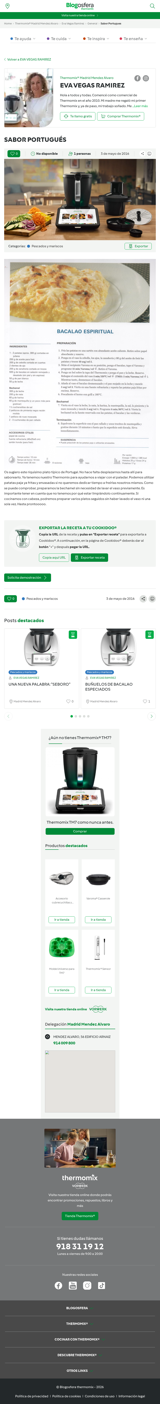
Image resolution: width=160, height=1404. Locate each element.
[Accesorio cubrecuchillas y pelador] (62, 877)
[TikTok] (101, 1285)
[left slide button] (8, 716)
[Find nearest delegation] (7, 6)
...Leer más (140, 106)
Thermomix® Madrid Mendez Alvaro (36, 23)
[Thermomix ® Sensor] (98, 947)
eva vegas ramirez (73, 23)
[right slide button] (152, 716)
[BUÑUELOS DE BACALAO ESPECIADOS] (118, 650)
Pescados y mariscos (23, 672)
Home (8, 23)
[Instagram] (87, 1285)
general (92, 23)
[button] (152, 6)
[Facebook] (58, 1285)
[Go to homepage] (80, 6)
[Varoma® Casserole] (98, 877)
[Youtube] (73, 1285)
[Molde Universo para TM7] (62, 947)
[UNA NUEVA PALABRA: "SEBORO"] (41, 650)
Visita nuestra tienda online (78, 15)
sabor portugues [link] (111, 23)
